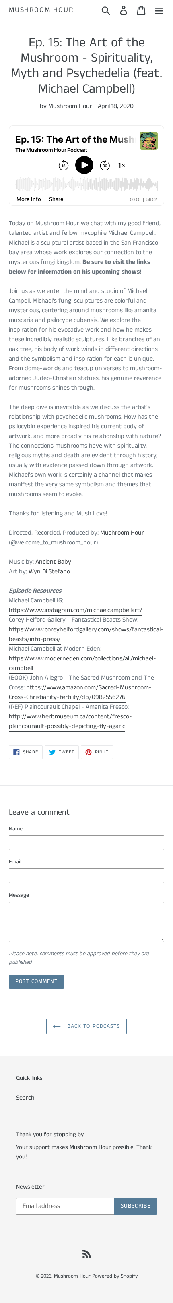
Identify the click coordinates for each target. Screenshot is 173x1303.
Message (19, 895)
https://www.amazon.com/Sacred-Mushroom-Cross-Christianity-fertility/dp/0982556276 (80, 692)
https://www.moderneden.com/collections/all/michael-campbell (82, 663)
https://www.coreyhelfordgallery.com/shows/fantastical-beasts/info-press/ (86, 634)
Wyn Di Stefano (49, 571)
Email (15, 862)
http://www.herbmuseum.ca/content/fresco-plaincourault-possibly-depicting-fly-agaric (70, 721)
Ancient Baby (53, 561)
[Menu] (159, 10)
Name (16, 829)
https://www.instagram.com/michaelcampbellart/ (75, 610)
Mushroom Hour (41, 10)
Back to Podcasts (92, 1026)
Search (25, 1097)
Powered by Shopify (115, 1276)
